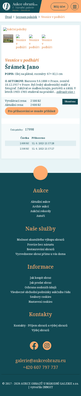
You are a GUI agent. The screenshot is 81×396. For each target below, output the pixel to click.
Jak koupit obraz (40, 278)
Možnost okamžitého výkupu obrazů (40, 239)
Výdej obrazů (40, 330)
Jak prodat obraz (41, 283)
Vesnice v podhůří (53, 17)
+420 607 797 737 (40, 367)
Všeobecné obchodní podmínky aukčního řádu (40, 292)
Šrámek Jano (22, 66)
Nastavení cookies (40, 302)
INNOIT (48, 387)
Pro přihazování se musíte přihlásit (31, 111)
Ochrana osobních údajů (40, 287)
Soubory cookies (40, 297)
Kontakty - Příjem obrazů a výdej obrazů (41, 325)
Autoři (40, 216)
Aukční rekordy (40, 211)
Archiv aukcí (40, 206)
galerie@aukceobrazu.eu (40, 360)
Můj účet (59, 6)
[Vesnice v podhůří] (8, 39)
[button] (75, 6)
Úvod (8, 17)
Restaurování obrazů (40, 249)
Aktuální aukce (40, 202)
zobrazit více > (65, 92)
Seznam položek (26, 17)
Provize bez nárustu (40, 244)
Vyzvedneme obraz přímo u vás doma (40, 254)
